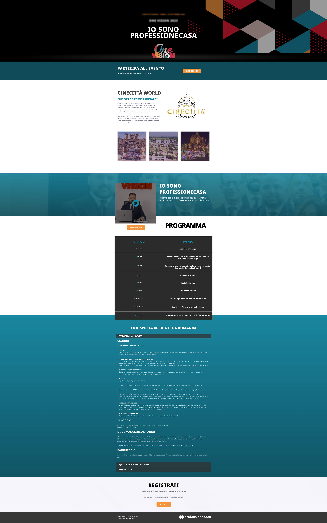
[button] (163, 336)
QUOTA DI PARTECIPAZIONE (134, 464)
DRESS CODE (125, 469)
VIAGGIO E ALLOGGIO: (131, 336)
